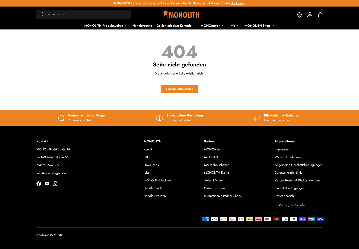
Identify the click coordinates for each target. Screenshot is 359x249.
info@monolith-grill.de (51, 173)
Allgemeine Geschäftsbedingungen (299, 165)
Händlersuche (142, 25)
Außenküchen (213, 180)
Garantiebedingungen (290, 188)
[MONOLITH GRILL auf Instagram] (55, 184)
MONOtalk (211, 157)
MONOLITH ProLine (157, 180)
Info (232, 25)
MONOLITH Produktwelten (103, 25)
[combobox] (83, 14)
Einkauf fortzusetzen (179, 89)
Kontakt (148, 149)
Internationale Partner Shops (223, 196)
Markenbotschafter (216, 165)
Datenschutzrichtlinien (289, 172)
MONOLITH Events (216, 172)
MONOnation (210, 25)
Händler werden (155, 196)
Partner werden (214, 188)
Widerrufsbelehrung (289, 157)
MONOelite (212, 149)
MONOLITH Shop (257, 25)
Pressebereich (284, 196)
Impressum (282, 149)
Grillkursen (237, 3)
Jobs (146, 172)
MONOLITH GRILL (54, 235)
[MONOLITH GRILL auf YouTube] (47, 184)
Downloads (151, 165)
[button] (320, 15)
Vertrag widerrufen (292, 205)
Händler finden (154, 188)
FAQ (147, 157)
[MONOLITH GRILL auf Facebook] (39, 184)
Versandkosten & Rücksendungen (297, 180)
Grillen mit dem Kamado (174, 25)
